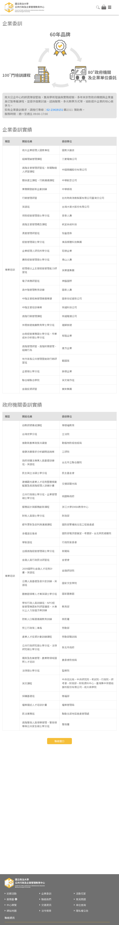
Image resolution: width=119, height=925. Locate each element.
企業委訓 (46, 893)
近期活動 (12, 893)
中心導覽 (12, 905)
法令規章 (46, 910)
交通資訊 (46, 905)
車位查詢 (81, 905)
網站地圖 (12, 910)
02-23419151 (54, 110)
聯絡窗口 (59, 741)
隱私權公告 (82, 910)
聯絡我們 (46, 899)
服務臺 (10, 899)
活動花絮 (81, 893)
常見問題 (81, 899)
